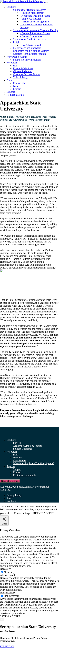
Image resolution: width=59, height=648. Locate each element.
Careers (17, 89)
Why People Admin (17, 56)
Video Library (20, 77)
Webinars (18, 457)
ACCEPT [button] (49, 513)
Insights (17, 42)
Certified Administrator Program (29, 53)
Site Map (11, 501)
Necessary (9, 572)
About (10, 80)
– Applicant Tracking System (35, 15)
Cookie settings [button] (22, 513)
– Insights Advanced (30, 45)
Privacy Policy (14, 495)
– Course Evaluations (31, 36)
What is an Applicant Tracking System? (33, 463)
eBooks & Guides (22, 71)
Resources (12, 62)
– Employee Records (30, 18)
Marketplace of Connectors (27, 48)
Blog (15, 65)
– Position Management (32, 12)
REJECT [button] (38, 513)
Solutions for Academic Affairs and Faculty (35, 30)
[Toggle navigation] (46, 2)
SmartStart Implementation (27, 59)
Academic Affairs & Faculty (27, 445)
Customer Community (24, 475)
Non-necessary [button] (7, 592)
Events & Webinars (23, 68)
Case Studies (19, 460)
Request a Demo (15, 94)
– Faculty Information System (35, 33)
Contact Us (19, 83)
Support (11, 91)
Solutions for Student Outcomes (29, 39)
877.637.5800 (7, 646)
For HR (17, 442)
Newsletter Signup (10, 481)
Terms (10, 498)
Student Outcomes (22, 448)
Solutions (11, 7)
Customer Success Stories (26, 74)
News (16, 86)
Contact (17, 472)
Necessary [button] (5, 568)
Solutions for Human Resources (29, 9)
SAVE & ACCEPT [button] (10, 616)
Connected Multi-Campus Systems (31, 50)
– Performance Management (34, 21)
